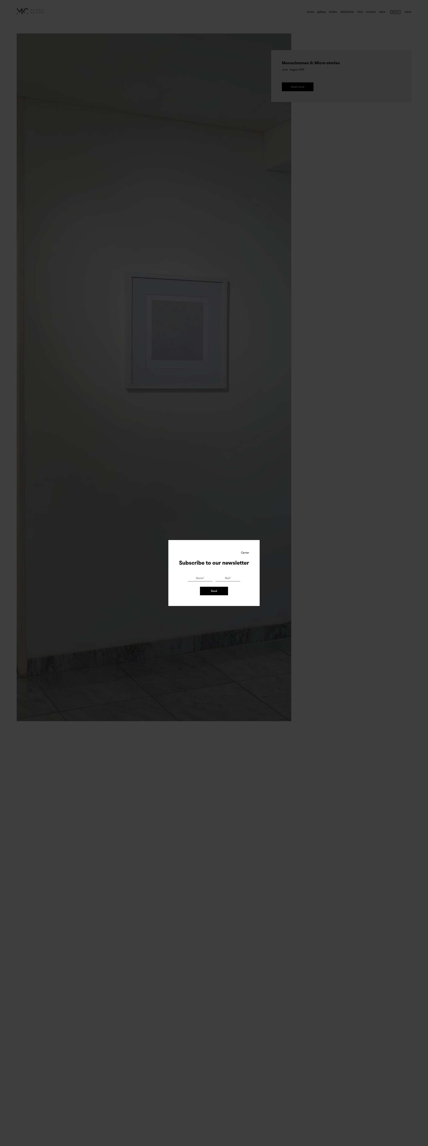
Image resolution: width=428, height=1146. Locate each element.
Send (214, 591)
